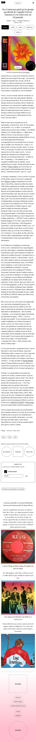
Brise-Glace (30, 402)
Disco (3, 437)
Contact (18, 711)
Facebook (9, 430)
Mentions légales (18, 701)
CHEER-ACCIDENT (17, 402)
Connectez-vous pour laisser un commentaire (13, 489)
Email (18, 430)
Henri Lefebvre (13, 167)
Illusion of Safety (10, 181)
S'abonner (18, 67)
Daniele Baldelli (28, 361)
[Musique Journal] (3, 2)
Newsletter (18, 715)
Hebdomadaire (12, 471)
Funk (15, 437)
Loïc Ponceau (26, 72)
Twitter (14, 430)
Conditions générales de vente (18, 705)
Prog (9, 437)
